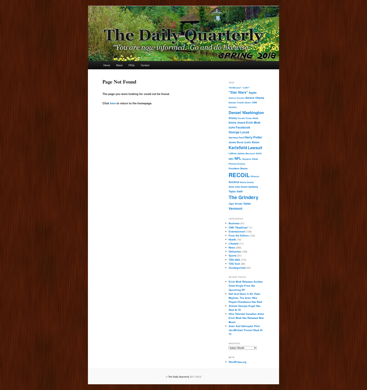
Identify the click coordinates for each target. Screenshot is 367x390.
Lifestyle (234, 243)
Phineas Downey (237, 163)
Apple (253, 92)
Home (106, 65)
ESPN (232, 127)
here (113, 103)
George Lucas (239, 132)
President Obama (238, 168)
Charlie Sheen (244, 102)
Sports (232, 255)
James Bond (236, 142)
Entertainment (237, 231)
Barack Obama (254, 98)
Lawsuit (255, 147)
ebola (255, 118)
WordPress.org (237, 362)
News (232, 247)
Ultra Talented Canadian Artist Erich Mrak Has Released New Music (246, 318)
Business (234, 223)
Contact (145, 65)
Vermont (235, 208)
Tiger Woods (235, 203)
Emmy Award (237, 122)
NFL (238, 158)
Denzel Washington (246, 112)
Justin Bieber (252, 142)
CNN (254, 102)
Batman (232, 102)
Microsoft (250, 153)
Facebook (243, 127)
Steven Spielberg (249, 186)
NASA (259, 153)
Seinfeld (234, 182)
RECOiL (239, 175)
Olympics (246, 159)
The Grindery (243, 197)
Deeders (233, 107)
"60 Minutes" (235, 87)
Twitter (247, 203)
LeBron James (237, 153)
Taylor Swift (236, 191)
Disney (233, 118)
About (119, 65)
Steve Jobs (234, 186)
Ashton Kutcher (237, 97)
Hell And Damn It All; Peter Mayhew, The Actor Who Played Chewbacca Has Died (245, 298)
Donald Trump (245, 118)
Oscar (255, 159)
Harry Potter (253, 137)
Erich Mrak (253, 122)
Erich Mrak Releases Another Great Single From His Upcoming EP (246, 285)
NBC (231, 159)
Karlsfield (238, 147)
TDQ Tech (234, 263)
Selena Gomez (247, 182)
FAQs (131, 65)
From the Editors (239, 235)
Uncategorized (237, 267)
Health (232, 239)
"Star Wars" (238, 92)
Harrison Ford (236, 137)
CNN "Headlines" (238, 227)
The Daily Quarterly (178, 376)
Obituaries (235, 251)
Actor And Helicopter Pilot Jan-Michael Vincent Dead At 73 (245, 330)
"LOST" (246, 87)
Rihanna (255, 176)
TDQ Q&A (234, 259)
